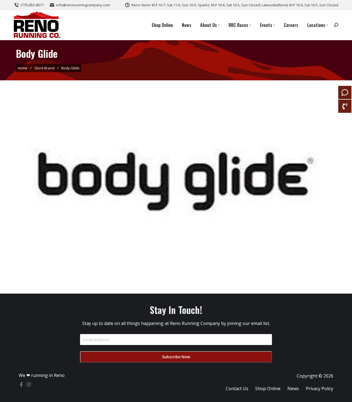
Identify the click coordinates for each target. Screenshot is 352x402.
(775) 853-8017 (32, 4)
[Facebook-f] (21, 384)
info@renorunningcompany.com (83, 4)
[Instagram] (28, 384)
